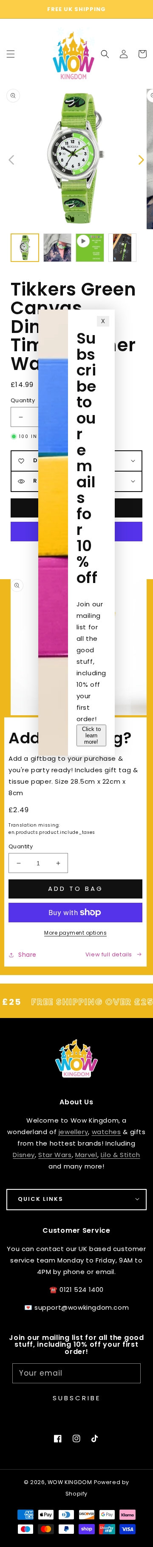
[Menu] (10, 54)
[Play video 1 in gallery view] (90, 247)
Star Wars (54, 1154)
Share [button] (27, 954)
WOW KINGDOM (70, 1482)
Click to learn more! (91, 735)
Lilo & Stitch (120, 1154)
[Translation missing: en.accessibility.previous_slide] (11, 159)
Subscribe (77, 1397)
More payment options (75, 932)
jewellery (73, 1131)
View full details (108, 954)
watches (106, 1131)
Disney (24, 1154)
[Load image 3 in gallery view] (122, 247)
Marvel (86, 1154)
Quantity (20, 846)
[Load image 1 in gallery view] (25, 247)
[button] (105, 54)
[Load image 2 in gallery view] (57, 247)
